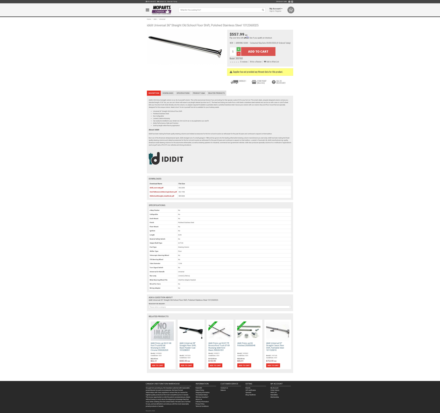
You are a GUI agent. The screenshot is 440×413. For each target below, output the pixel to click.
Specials (248, 392)
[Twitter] (292, 2)
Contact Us (162, 1)
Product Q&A (199, 93)
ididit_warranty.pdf (156, 188)
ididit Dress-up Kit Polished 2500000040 (246, 344)
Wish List (274, 392)
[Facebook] (289, 2)
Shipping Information (203, 392)
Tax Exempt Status (202, 395)
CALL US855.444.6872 (280, 82)
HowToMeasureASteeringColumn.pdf (163, 192)
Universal (162, 19)
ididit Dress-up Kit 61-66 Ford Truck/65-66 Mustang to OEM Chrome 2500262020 (161, 346)
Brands (248, 388)
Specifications (183, 93)
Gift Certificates (251, 390)
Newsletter (274, 395)
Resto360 (199, 388)
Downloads (168, 93)
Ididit (155, 19)
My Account (274, 388)
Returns (223, 390)
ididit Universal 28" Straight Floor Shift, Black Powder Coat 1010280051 (188, 346)
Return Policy (200, 390)
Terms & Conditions (202, 406)
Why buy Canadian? (202, 397)
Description (153, 93)
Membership (275, 397)
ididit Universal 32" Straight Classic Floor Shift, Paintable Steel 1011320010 (275, 346)
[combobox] (220, 307)
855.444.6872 (151, 1)
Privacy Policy (200, 404)
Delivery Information (202, 401)
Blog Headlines (251, 395)
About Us (199, 399)
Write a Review (255, 61)
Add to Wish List (272, 61)
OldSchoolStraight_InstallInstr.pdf (162, 196)
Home (149, 19)
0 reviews (244, 61)
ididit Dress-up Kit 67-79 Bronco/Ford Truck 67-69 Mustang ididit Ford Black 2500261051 (219, 346)
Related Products (216, 93)
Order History (275, 390)
